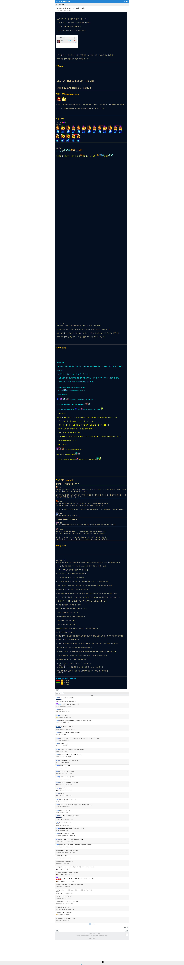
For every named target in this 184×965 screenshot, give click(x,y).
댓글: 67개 (63, 729)
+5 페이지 (126, 927)
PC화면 (90, 933)
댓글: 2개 (62, 706)
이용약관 (78, 935)
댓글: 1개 (62, 874)
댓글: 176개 (63, 701)
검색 (127, 930)
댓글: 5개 (61, 773)
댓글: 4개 (61, 756)
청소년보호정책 (94, 935)
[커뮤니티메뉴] (57, 1)
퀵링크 (94, 933)
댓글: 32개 (63, 881)
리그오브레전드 (63, 1)
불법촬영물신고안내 (103, 935)
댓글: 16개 (62, 819)
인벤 (69, 1)
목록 (57, 690)
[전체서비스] (127, 1)
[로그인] (124, 1)
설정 (99, 933)
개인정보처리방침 (85, 935)
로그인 (85, 933)
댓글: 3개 (64, 835)
